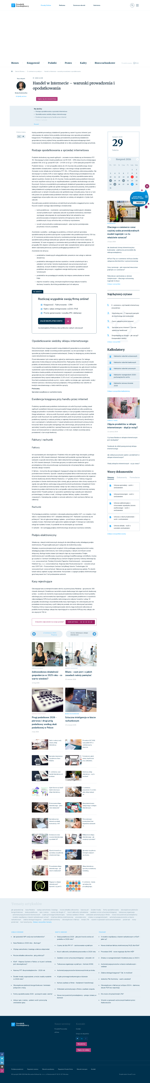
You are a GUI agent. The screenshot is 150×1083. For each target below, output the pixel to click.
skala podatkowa (31, 912)
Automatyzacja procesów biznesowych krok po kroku (76, 970)
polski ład (126, 919)
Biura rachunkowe (105, 63)
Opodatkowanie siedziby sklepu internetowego (51, 114)
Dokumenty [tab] (122, 477)
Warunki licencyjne (82, 1069)
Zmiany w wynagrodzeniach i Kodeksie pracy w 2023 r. (120, 958)
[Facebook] (2, 1054)
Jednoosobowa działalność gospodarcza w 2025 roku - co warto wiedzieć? (47, 675)
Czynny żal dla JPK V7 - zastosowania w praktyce (75, 945)
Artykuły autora (21, 96)
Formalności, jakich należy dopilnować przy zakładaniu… (88, 758)
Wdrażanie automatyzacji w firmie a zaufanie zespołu (76, 989)
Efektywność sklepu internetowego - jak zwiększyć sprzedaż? (89, 837)
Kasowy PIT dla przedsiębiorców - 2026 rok (29, 970)
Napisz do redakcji (83, 1050)
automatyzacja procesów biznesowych (26, 915)
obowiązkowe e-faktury (70, 919)
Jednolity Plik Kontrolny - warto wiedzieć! (116, 979)
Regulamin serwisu (32, 1069)
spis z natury (44, 912)
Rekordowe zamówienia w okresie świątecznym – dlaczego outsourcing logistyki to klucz (120, 278)
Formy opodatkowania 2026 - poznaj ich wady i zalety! (32, 994)
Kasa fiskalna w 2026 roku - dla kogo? (27, 943)
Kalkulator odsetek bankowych (125, 362)
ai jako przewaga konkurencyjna (53, 915)
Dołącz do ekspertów (82, 1034)
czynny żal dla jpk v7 (58, 912)
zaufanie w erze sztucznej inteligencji (103, 912)
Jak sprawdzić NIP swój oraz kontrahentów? (29, 937)
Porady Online (46, 5)
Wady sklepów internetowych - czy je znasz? (123, 463)
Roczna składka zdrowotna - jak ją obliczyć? (28, 955)
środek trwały (96, 910)
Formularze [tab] (135, 477)
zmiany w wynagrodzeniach (97, 917)
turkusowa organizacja (126, 912)
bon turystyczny (26, 922)
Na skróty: (38, 109)
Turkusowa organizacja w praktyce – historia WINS (75, 964)
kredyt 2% (85, 919)
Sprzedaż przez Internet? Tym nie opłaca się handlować (124, 328)
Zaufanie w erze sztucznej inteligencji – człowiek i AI (75, 958)
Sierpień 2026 (123, 159)
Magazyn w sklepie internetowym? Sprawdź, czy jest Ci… (55, 884)
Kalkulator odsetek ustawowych (125, 356)
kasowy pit (85, 910)
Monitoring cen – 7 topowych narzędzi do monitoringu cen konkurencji (125, 314)
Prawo (68, 63)
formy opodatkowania (111, 910)
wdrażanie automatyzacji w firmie (98, 915)
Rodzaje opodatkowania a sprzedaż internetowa (51, 111)
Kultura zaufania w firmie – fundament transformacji (75, 983)
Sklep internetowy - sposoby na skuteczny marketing (89, 868)
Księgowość (33, 63)
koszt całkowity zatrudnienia (78, 912)
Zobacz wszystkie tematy (42, 922)
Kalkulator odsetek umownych (125, 368)
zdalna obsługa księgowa (32, 919)
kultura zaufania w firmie (75, 915)
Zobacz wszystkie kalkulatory (118, 391)
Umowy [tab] (110, 477)
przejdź (139, 203)
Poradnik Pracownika (60, 1029)
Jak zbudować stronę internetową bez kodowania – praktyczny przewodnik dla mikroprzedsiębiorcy (121, 250)
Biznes (15, 63)
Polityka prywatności (17, 1069)
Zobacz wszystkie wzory (116, 534)
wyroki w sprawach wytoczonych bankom (106, 919)
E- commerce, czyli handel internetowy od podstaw (56, 774)
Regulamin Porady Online (65, 1069)
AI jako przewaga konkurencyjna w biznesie (72, 976)
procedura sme (80, 917)
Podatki (52, 63)
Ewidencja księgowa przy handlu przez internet (51, 117)
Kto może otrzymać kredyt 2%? (112, 994)
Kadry (83, 63)
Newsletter (81, 1044)
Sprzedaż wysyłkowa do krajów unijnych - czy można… (89, 853)
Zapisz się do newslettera (46, 99)
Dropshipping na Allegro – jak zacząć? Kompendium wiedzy (125, 337)
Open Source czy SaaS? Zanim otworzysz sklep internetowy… (56, 790)
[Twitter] (2, 1058)
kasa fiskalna (30, 910)
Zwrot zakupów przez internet (123, 321)
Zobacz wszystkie (113, 284)
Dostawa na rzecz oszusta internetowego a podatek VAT (56, 837)
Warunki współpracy (48, 1069)
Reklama (62, 5)
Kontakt (78, 1029)
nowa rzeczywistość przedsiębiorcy (124, 915)
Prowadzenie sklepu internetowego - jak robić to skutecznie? (55, 868)
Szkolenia (96, 5)
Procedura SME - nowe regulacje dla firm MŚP (117, 952)
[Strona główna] (12, 71)
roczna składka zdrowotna (69, 910)
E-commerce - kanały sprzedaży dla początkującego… (89, 884)
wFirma (56, 1032)
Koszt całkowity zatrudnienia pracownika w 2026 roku (76, 952)
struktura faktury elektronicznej (62, 917)
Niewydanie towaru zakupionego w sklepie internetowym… (89, 805)
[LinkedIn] (2, 1063)
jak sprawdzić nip (17, 910)
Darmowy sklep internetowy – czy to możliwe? (89, 774)
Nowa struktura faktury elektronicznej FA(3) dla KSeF (120, 945)
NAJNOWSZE (111, 223)
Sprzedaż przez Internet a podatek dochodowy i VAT (54, 821)
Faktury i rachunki (41, 120)
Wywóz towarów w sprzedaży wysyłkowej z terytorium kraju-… (56, 853)
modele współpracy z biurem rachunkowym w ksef (31, 917)
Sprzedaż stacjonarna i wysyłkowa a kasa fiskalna (56, 758)
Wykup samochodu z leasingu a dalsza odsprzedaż (31, 949)
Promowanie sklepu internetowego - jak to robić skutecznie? (55, 805)
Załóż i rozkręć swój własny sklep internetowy (55, 743)
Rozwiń (36, 124)
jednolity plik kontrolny (52, 919)
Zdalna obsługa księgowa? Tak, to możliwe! (116, 973)
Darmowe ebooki (79, 5)
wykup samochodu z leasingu (47, 910)
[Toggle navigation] (137, 5)
